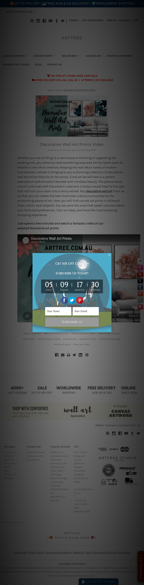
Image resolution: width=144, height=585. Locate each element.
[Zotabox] (109, 329)
